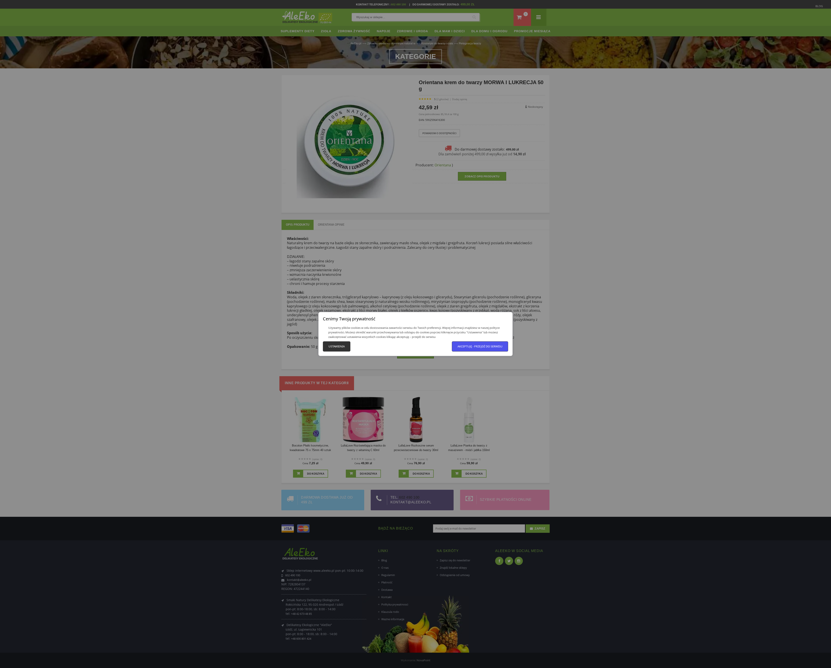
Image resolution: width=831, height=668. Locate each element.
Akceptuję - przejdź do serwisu (479, 346)
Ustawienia (337, 346)
